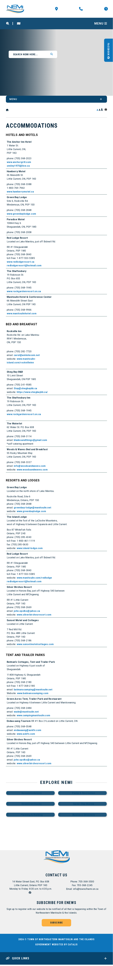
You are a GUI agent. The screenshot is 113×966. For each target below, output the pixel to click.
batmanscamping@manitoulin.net (33, 689)
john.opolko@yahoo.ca (27, 611)
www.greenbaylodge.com (21, 213)
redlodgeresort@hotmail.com (24, 265)
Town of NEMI (15, 9)
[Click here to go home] (7, 110)
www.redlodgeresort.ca (20, 261)
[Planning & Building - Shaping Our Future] (30, 815)
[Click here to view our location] (18, 23)
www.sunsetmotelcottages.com (35, 644)
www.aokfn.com (26, 733)
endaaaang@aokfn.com (27, 730)
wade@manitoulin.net (26, 711)
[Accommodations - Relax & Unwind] (30, 793)
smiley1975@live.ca (18, 165)
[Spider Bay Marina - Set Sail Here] (82, 804)
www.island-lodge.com (30, 548)
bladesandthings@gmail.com (30, 440)
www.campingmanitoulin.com (33, 715)
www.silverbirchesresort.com (34, 614)
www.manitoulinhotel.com (21, 313)
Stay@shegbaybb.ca (25, 388)
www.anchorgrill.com (19, 162)
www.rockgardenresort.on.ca (24, 291)
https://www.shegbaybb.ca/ (32, 392)
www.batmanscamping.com (32, 693)
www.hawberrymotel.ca (20, 191)
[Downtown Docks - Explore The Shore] (30, 804)
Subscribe (56, 922)
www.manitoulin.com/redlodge (34, 577)
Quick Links (20, 958)
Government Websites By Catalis (56, 944)
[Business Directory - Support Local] (82, 815)
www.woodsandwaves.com (32, 469)
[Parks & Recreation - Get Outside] (82, 793)
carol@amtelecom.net (27, 355)
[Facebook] (30, 893)
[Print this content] (105, 109)
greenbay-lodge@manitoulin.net (32, 507)
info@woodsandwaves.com (30, 466)
